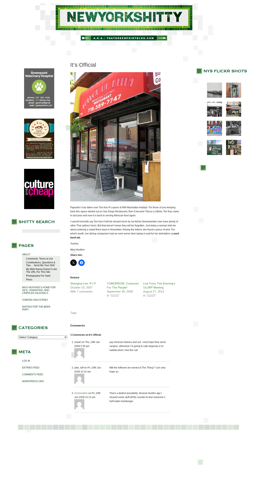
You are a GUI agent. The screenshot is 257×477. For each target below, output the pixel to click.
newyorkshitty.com (128, 24)
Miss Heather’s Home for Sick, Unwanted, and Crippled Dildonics (39, 290)
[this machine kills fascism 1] (212, 154)
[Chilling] (231, 135)
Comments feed (32, 374)
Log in (26, 360)
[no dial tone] (231, 96)
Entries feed (31, 367)
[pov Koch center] (212, 96)
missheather (81, 393)
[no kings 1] (231, 154)
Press (29, 279)
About (26, 254)
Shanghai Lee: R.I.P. (83, 283)
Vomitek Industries (35, 300)
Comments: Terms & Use (39, 258)
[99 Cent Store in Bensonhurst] (212, 116)
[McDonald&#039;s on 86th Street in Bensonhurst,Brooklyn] (231, 116)
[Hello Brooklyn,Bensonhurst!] (212, 135)
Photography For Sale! (38, 275)
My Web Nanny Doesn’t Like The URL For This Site (41, 270)
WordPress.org (33, 381)
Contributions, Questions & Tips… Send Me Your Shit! (40, 264)
